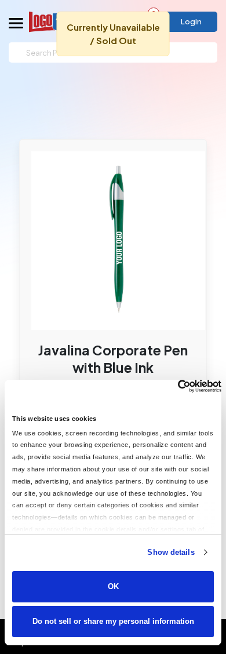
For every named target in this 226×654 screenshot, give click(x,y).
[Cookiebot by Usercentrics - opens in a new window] (170, 386)
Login (191, 21)
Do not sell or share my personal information (113, 621)
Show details (170, 552)
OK (113, 586)
